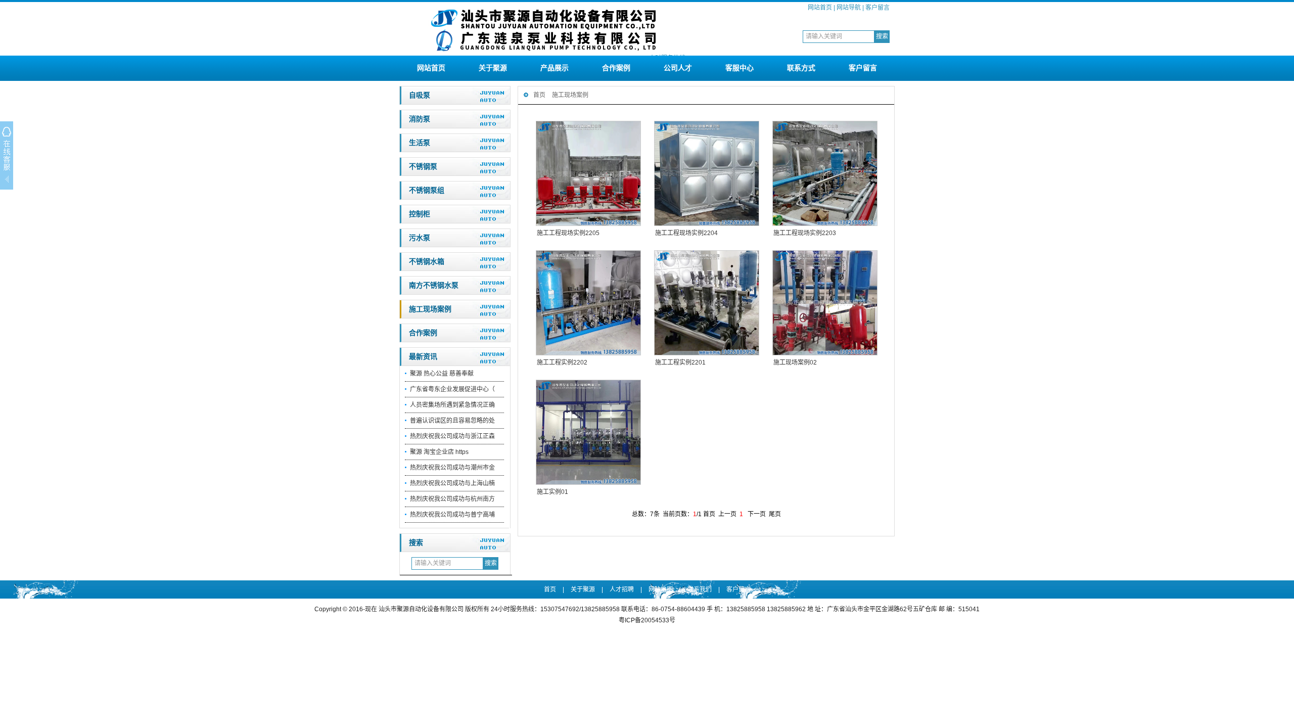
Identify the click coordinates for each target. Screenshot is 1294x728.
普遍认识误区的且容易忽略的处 (452, 420)
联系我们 (699, 589)
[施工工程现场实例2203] (824, 173)
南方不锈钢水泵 (433, 285)
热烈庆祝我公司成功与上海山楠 (452, 483)
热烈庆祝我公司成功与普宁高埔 (452, 514)
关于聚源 (493, 68)
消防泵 (419, 119)
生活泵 (419, 143)
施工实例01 (552, 491)
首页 (539, 95)
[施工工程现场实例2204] (706, 173)
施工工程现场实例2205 (568, 233)
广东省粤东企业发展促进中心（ (452, 389)
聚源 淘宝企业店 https (439, 452)
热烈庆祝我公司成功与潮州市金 (452, 467)
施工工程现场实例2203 (804, 233)
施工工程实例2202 (562, 362)
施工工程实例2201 (680, 362)
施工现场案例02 (795, 362)
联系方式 (801, 68)
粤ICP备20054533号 (647, 620)
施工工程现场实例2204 (686, 233)
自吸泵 (419, 95)
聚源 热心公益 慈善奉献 (442, 373)
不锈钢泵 (423, 166)
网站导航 (849, 7)
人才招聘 (622, 589)
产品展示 (554, 68)
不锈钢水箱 (426, 261)
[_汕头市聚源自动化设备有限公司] (543, 51)
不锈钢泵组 (426, 190)
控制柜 (419, 214)
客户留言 (877, 7)
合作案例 (616, 68)
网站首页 (820, 7)
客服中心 (739, 68)
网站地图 (661, 589)
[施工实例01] (588, 432)
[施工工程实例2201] (706, 302)
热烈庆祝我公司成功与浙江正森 (452, 436)
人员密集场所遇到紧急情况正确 (452, 404)
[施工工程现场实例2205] (588, 173)
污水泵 (419, 238)
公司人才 (678, 68)
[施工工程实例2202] (588, 302)
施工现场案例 (430, 309)
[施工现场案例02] (824, 302)
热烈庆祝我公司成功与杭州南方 (452, 499)
